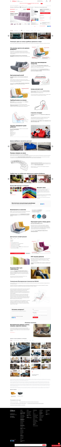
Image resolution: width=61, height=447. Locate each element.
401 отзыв (16, 9)
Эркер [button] (30, 340)
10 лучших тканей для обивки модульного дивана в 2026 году (18, 403)
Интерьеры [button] (38, 30)
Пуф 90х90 (35, 14)
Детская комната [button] (26, 340)
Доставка (40, 418)
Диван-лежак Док (22, 421)
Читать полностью (12, 332)
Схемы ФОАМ (34, 422)
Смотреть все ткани (12, 194)
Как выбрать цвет (35, 416)
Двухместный (32, 11)
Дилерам (40, 414)
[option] (17, 36)
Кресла (46, 412)
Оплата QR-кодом (29, 412)
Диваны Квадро (22, 417)
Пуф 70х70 (32, 14)
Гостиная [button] (11, 340)
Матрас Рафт (21, 411)
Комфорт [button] (15, 238)
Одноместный (34, 10)
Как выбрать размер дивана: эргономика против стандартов (35, 403)
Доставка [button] (32, 30)
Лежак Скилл (21, 422)
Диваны (46, 411)
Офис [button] (32, 340)
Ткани (33, 411)
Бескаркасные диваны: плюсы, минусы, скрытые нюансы (20, 325)
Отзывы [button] (20, 30)
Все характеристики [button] (42, 20)
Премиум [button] (18, 238)
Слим (31, 10)
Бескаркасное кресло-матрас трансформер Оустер (22, 413)
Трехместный (36, 11)
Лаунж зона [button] (21, 340)
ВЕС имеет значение (35, 421)
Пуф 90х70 (32, 15)
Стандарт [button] (11, 238)
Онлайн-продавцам (41, 415)
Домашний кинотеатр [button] (16, 340)
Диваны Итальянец (22, 416)
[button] (45, 13)
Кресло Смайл (21, 432)
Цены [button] (24, 30)
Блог (33, 412)
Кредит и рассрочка (29, 411)
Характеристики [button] (16, 30)
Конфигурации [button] (28, 30)
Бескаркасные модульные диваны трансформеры (22, 419)
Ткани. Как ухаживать (35, 417)
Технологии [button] (11, 30)
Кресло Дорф (21, 431)
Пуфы (21, 439)
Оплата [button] (35, 30)
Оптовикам (40, 411)
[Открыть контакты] (59, 444)
